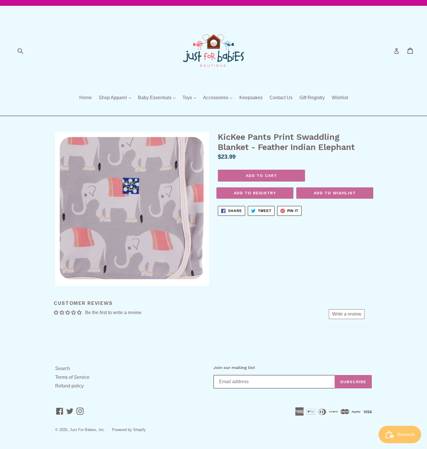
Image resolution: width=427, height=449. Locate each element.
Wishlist (340, 97)
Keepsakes (251, 97)
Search (62, 368)
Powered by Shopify (129, 430)
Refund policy (69, 385)
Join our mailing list (234, 367)
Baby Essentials (158, 97)
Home (85, 97)
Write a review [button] (346, 314)
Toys (190, 97)
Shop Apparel (116, 97)
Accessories (219, 97)
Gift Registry (312, 97)
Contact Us (281, 97)
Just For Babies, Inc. (87, 430)
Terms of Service (72, 377)
